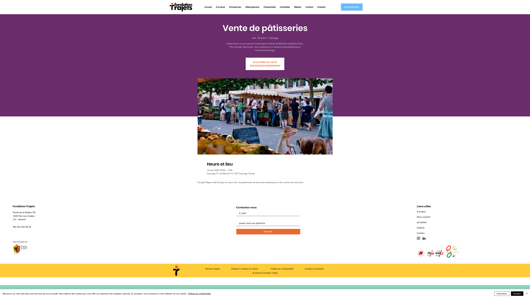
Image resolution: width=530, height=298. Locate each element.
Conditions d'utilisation (314, 269)
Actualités (422, 222)
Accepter (517, 293)
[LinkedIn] (424, 238)
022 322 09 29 (24, 227)
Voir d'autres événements (265, 65)
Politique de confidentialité (199, 293)
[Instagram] (418, 238)
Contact (421, 233)
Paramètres (502, 293)
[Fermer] (526, 293)
